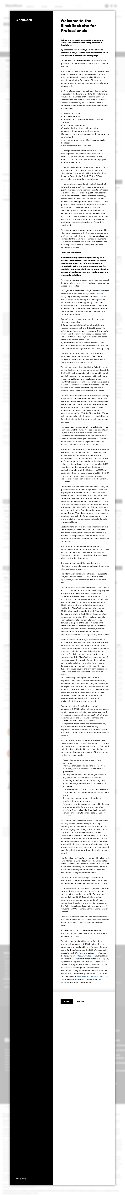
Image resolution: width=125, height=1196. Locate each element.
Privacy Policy (82, 283)
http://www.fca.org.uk (87, 956)
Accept (66, 1001)
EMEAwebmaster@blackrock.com (92, 977)
